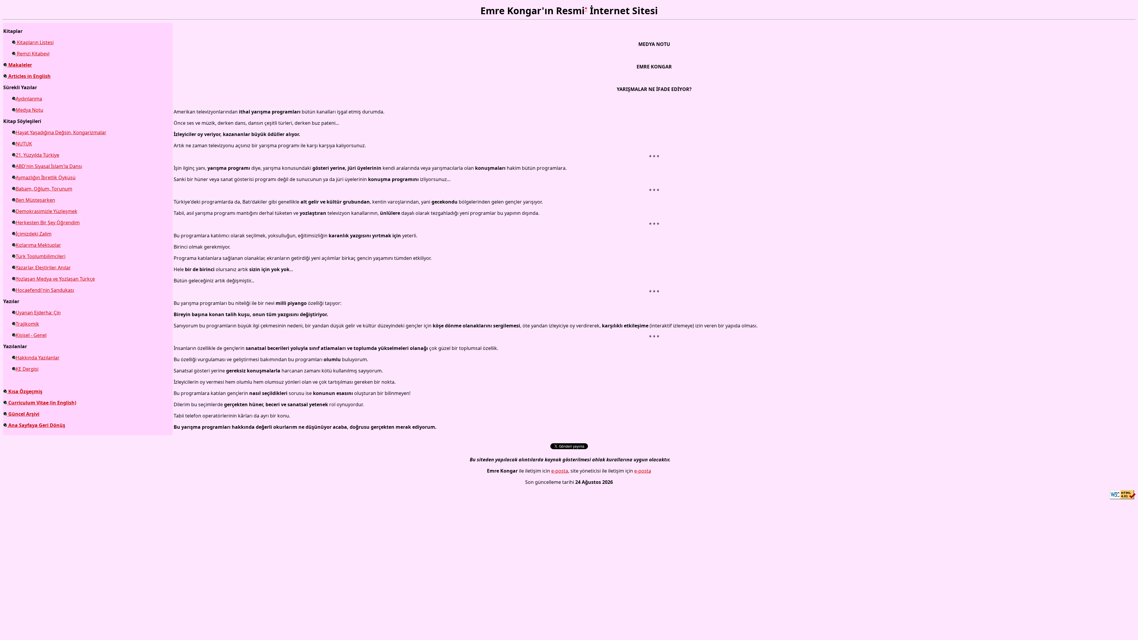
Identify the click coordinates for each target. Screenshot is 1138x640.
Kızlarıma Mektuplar (38, 245)
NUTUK (24, 143)
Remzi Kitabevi (32, 53)
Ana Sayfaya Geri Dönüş (36, 425)
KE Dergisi (27, 369)
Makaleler (19, 65)
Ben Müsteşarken (35, 200)
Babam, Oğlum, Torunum (44, 188)
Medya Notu (29, 110)
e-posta (559, 471)
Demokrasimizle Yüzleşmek (46, 211)
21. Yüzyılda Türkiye (37, 155)
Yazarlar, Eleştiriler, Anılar (43, 267)
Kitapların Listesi (35, 42)
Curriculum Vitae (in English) (41, 402)
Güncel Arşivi (23, 414)
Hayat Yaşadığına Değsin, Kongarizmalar (61, 132)
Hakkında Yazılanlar (38, 357)
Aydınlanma (29, 98)
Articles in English (29, 76)
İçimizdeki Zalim (34, 234)
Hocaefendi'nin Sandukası (45, 290)
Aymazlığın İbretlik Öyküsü (46, 177)
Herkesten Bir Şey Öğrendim (48, 222)
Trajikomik (27, 324)
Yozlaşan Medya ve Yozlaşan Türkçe (55, 279)
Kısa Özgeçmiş (24, 391)
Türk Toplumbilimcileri (40, 256)
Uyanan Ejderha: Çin (38, 312)
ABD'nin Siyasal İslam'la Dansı (49, 166)
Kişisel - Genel (31, 335)
